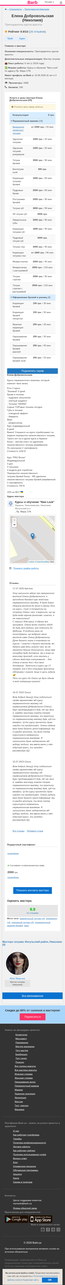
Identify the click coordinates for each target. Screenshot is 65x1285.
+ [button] (14, 520)
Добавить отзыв (35, 831)
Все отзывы (18, 831)
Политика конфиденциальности (29, 1142)
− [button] (14, 525)
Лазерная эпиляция (25, 1093)
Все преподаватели (32, 995)
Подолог (19, 1062)
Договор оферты (21, 1146)
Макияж (19, 1089)
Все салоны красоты (25, 1066)
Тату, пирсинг (22, 1105)
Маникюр (19, 1109)
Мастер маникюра (24, 1046)
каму (26, 925)
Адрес (22, 38)
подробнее (13, 853)
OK (50, 1280)
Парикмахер (21, 1042)
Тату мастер (21, 1050)
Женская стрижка (24, 1078)
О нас (16, 1131)
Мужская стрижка (23, 1074)
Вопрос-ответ (20, 1158)
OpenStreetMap (43, 561)
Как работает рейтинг (24, 1150)
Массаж (19, 1101)
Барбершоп (21, 1054)
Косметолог (21, 1034)
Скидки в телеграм (22, 1182)
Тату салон (21, 1058)
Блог (15, 1162)
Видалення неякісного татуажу (18, 130)
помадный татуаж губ (23, 922)
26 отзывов (37, 31)
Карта (16, 1178)
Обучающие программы (25, 1170)
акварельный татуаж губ (32, 918)
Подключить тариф (32, 371)
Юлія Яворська (17, 978)
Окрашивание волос (25, 1082)
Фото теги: (13, 918)
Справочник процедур (24, 1166)
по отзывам (32, 913)
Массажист (21, 1038)
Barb (32, 2)
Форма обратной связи (25, 1208)
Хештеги (17, 1174)
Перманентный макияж (27, 1086)
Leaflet (31, 561)
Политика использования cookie (29, 1154)
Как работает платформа (26, 1135)
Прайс (10, 38)
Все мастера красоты (26, 1070)
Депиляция (20, 1097)
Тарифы (17, 1138)
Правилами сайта (30, 1280)
